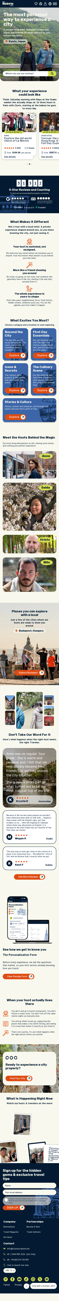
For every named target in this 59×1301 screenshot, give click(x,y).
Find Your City (17, 1078)
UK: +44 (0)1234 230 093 (18, 1259)
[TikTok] (26, 1279)
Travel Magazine (10, 1232)
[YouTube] (19, 1279)
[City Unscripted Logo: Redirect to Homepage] (8, 3)
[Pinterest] (5, 1279)
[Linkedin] (47, 1279)
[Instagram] (33, 1279)
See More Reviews (28, 877)
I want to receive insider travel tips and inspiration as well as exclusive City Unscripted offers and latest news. (28, 1201)
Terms (6, 1285)
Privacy (18, 1285)
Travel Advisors (34, 1232)
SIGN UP (12, 1208)
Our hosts (7, 1237)
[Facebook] (12, 1279)
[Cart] (41, 3)
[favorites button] (36, 3)
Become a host (33, 1226)
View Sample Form (17, 976)
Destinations (9, 1226)
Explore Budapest (28, 673)
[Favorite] (32, 116)
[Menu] (55, 4)
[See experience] (19, 136)
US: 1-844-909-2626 (21, 1254)
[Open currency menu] (50, 3)
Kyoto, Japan (17, 41)
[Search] (52, 73)
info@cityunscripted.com (18, 1248)
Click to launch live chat (18, 1265)
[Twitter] (40, 1279)
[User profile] (45, 4)
